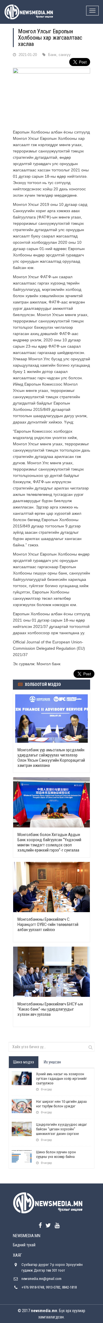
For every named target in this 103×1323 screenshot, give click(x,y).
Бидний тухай (24, 1245)
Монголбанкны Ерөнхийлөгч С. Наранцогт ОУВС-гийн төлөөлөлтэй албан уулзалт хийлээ (47, 924)
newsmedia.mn (44, 1310)
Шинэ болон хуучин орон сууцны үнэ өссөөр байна (56, 1154)
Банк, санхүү (59, 55)
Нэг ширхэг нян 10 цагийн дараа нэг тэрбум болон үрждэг (61, 1103)
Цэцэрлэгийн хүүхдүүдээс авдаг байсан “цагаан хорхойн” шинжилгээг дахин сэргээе (61, 1129)
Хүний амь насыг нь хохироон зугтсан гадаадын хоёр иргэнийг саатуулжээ (61, 1078)
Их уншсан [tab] (52, 1062)
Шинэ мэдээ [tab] (23, 1062)
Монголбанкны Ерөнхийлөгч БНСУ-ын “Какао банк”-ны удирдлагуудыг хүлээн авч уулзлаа (50, 1009)
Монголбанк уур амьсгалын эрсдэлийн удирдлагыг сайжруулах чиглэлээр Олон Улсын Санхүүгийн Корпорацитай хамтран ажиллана (51, 757)
